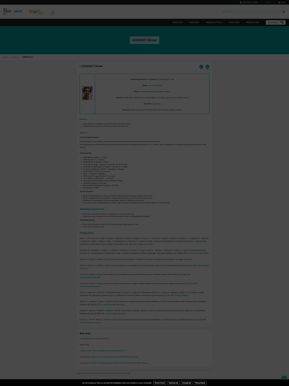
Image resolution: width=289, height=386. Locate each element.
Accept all (186, 383)
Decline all (173, 383)
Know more (160, 383)
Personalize (200, 383)
